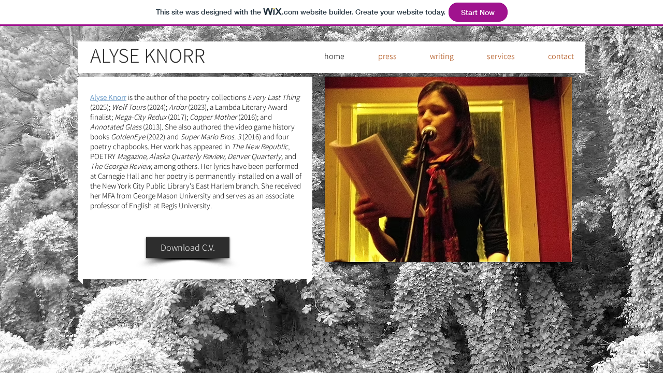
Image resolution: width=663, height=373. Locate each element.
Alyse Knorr (108, 97)
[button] (434, 56)
